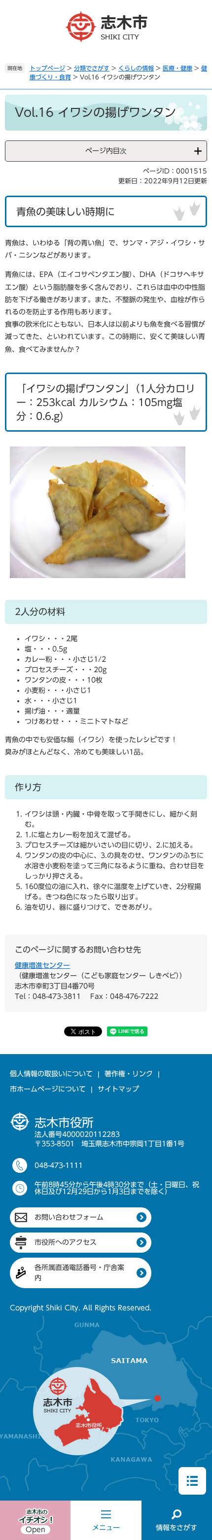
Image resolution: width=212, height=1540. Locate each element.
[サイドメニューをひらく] (192, 1481)
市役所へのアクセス (66, 1242)
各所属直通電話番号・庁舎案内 (79, 1272)
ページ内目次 (106, 150)
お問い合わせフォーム (69, 1217)
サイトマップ (118, 1089)
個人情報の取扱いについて (51, 1073)
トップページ (47, 68)
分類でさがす (91, 68)
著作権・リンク (129, 1073)
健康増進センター (42, 965)
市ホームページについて (48, 1089)
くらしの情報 (136, 68)
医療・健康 (177, 68)
